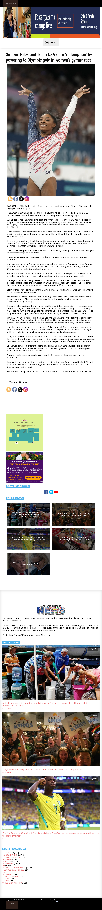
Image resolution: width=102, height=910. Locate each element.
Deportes (7, 874)
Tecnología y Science (13, 870)
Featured (7, 852)
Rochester (8, 863)
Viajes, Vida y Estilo (12, 883)
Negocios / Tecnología (14, 867)
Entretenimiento (11, 876)
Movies (5, 880)
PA (3, 865)
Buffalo (6, 859)
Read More (6, 709)
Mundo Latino (9, 855)
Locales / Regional (11, 857)
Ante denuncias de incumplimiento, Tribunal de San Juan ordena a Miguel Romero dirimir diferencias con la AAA (46, 704)
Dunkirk (6, 861)
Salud (5, 872)
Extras (5, 878)
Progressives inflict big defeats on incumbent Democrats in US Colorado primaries (42, 769)
